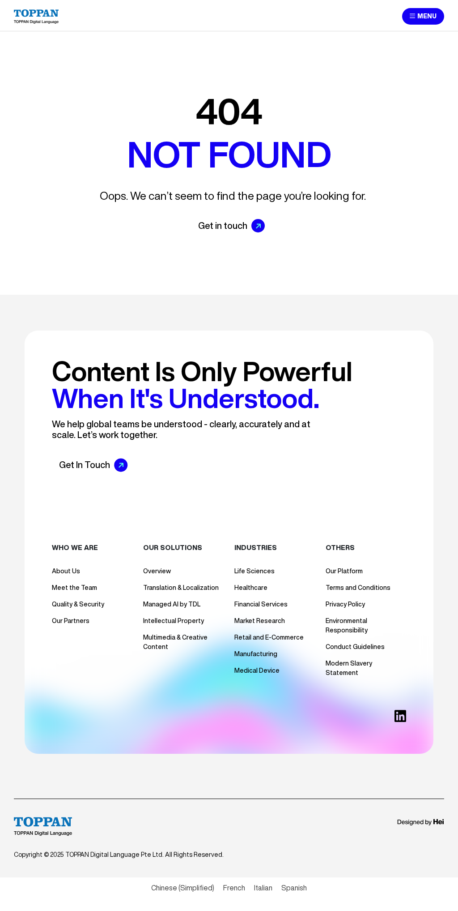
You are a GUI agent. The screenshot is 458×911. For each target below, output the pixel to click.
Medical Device (257, 670)
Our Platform (344, 571)
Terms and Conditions (358, 587)
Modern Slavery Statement (349, 668)
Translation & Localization (181, 587)
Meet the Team (74, 587)
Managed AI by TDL (171, 604)
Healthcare (250, 587)
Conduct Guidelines (355, 647)
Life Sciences (254, 571)
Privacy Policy (345, 604)
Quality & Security (78, 604)
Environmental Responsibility (347, 625)
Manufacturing (255, 654)
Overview (157, 571)
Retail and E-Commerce (269, 637)
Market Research (259, 621)
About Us (66, 571)
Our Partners (70, 621)
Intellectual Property (173, 621)
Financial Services (261, 604)
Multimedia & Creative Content (175, 642)
